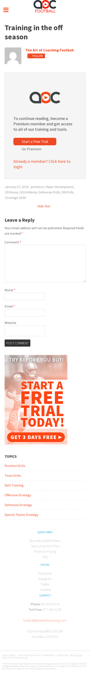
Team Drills (13, 475)
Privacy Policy (9, 655)
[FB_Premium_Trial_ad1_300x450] (36, 443)
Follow (37, 56)
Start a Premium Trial (45, 546)
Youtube (45, 589)
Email (10, 306)
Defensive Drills (49, 192)
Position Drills (15, 466)
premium (37, 187)
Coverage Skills (15, 197)
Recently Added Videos (45, 541)
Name (10, 290)
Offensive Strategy (18, 495)
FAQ (45, 557)
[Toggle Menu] (6, 10)
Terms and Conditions (29, 655)
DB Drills (67, 192)
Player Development (59, 187)
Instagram (45, 579)
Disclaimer (63, 655)
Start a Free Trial (35, 141)
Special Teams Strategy (21, 515)
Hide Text (44, 206)
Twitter (45, 584)
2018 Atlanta (28, 192)
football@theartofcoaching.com (45, 620)
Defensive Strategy (18, 505)
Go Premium (31, 149)
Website (10, 323)
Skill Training (14, 485)
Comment (13, 242)
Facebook (45, 573)
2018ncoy (11, 192)
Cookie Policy (48, 655)
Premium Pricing (45, 551)
